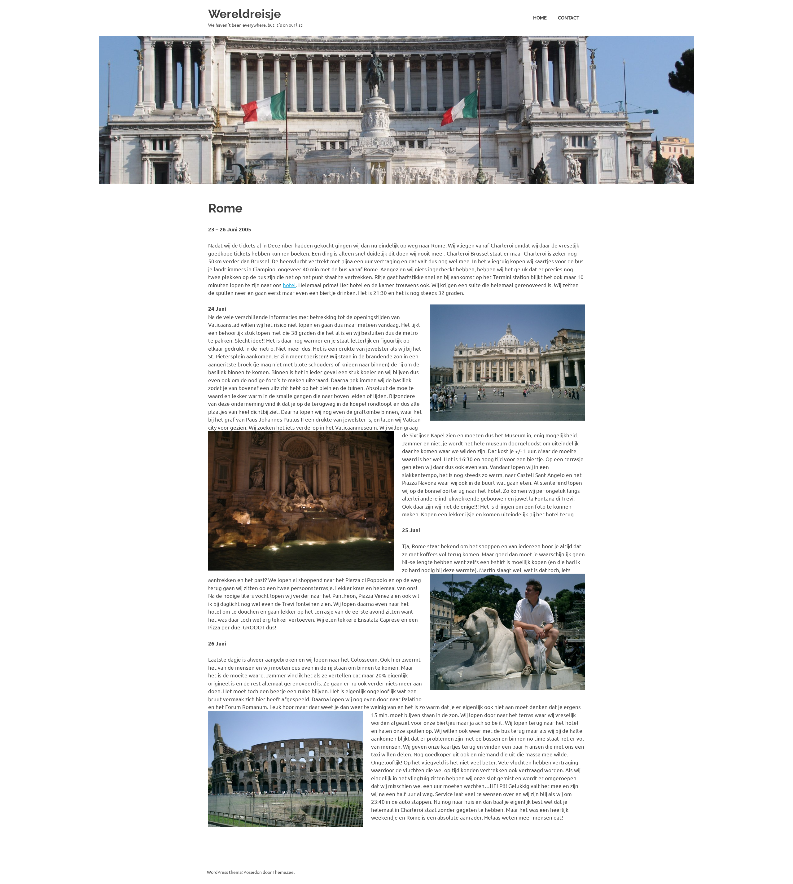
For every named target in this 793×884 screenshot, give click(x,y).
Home (540, 18)
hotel (289, 285)
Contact (568, 18)
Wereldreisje (244, 14)
